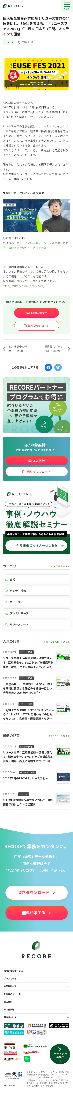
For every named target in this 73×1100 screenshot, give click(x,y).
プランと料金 (10, 978)
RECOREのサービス (13, 970)
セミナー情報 (18, 591)
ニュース (9, 42)
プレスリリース (19, 613)
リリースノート (19, 624)
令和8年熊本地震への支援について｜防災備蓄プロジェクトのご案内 (28, 802)
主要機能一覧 (10, 986)
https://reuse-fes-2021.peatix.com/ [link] (24, 286)
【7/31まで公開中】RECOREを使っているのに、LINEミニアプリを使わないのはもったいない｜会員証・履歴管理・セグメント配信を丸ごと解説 (28, 714)
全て (12, 579)
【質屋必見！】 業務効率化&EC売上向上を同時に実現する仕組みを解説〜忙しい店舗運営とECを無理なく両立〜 (28, 688)
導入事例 (8, 1002)
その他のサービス (12, 994)
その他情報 (9, 1009)
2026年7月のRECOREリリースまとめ (25, 778)
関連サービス (10, 1017)
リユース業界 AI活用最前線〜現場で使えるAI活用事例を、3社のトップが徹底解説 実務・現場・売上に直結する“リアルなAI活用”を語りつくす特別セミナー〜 (28, 662)
